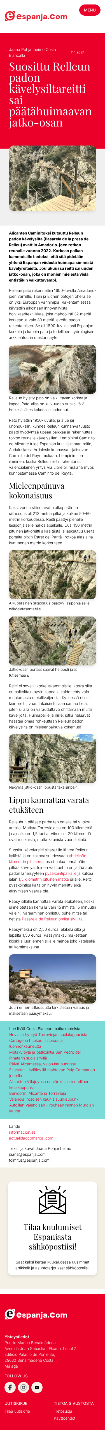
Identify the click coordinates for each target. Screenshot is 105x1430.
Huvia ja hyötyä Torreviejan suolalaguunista (48, 1034)
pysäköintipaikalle (60, 873)
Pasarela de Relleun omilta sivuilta (52, 918)
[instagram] (23, 1387)
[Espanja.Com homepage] (17, 16)
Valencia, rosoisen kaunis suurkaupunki (44, 1099)
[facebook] (10, 1387)
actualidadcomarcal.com (31, 1138)
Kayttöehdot (64, 1418)
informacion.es (22, 1132)
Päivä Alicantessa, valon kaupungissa (42, 1063)
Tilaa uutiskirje (17, 1411)
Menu (90, 10)
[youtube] (37, 1387)
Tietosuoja (63, 1411)
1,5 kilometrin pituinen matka (43, 879)
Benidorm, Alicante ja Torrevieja (37, 1093)
